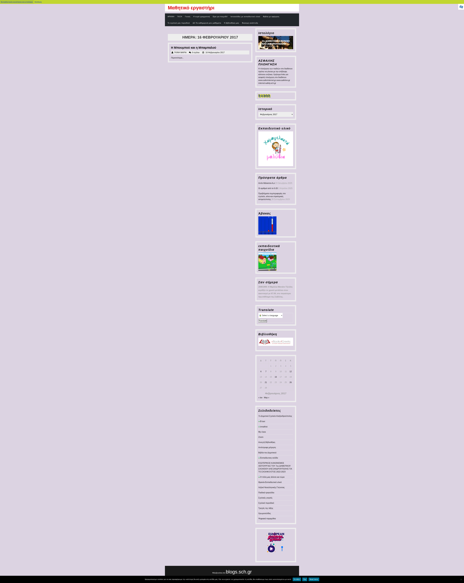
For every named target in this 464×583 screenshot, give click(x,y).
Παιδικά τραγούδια (266, 493)
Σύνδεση (38, 2)
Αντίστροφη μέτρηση (267, 447)
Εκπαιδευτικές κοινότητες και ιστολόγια (17, 2)
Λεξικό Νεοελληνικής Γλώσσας (271, 487)
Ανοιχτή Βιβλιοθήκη (266, 442)
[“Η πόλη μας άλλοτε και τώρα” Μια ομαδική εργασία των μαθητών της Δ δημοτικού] (271, 477)
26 (291, 382)
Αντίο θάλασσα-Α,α (266, 183)
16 (276, 377)
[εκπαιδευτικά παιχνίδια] (267, 262)
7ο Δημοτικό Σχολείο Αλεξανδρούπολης (275, 416)
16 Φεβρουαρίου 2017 (215, 52)
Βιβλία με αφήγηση (271, 17)
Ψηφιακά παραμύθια (267, 519)
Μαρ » (266, 398)
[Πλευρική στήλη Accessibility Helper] (461, 7)
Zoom (260, 437)
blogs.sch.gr (239, 571)
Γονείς (187, 17)
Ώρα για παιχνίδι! (220, 17)
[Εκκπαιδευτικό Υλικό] (275, 149)
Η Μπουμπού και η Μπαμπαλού (193, 47)
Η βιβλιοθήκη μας (231, 23)
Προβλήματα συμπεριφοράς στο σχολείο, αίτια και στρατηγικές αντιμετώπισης (272, 196)
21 (266, 382)
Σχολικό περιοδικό (266, 503)
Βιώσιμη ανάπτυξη (250, 23)
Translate (263, 321)
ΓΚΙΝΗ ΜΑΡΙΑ (180, 52)
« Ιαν (260, 398)
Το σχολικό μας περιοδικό (179, 23)
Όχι (304, 579)
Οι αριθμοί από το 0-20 (268, 188)
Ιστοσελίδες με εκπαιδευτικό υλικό (245, 17)
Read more (314, 579)
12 (291, 371)
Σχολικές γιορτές (265, 498)
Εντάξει (297, 579)
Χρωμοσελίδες (264, 513)
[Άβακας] (267, 225)
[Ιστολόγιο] (275, 42)
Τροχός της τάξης (265, 508)
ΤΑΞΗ (179, 17)
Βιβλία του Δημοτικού (267, 453)
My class (262, 432)
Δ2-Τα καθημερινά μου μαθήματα (207, 23)
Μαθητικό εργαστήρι (191, 7)
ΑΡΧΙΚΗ (171, 17)
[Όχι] (461, 579)
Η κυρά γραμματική (201, 17)
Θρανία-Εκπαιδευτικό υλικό (270, 482)
